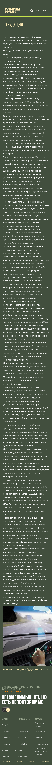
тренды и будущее (26, 669)
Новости (6, 756)
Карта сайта (41, 744)
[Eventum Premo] (12, 11)
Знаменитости (9, 750)
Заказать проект (39, 724)
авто (43, 669)
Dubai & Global (12, 692)
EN (44, 10)
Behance (22, 756)
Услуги (5, 724)
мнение (7, 669)
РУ (37, 10)
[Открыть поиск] (32, 11)
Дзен (20, 750)
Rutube (22, 737)
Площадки (7, 744)
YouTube (22, 744)
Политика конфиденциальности (42, 751)
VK (19, 724)
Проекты (6, 731)
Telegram (23, 731)
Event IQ (39, 737)
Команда (6, 737)
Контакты (40, 731)
